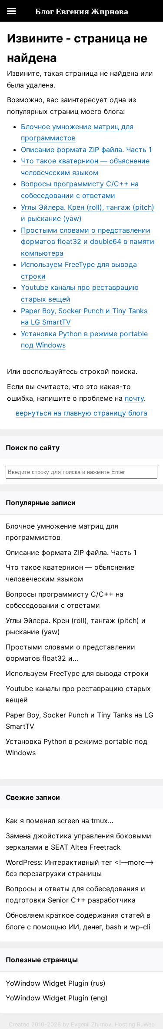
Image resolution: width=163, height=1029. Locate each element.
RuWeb (146, 1024)
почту (134, 398)
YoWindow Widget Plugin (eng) (57, 997)
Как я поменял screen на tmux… (59, 820)
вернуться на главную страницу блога (81, 413)
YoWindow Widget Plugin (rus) (56, 983)
